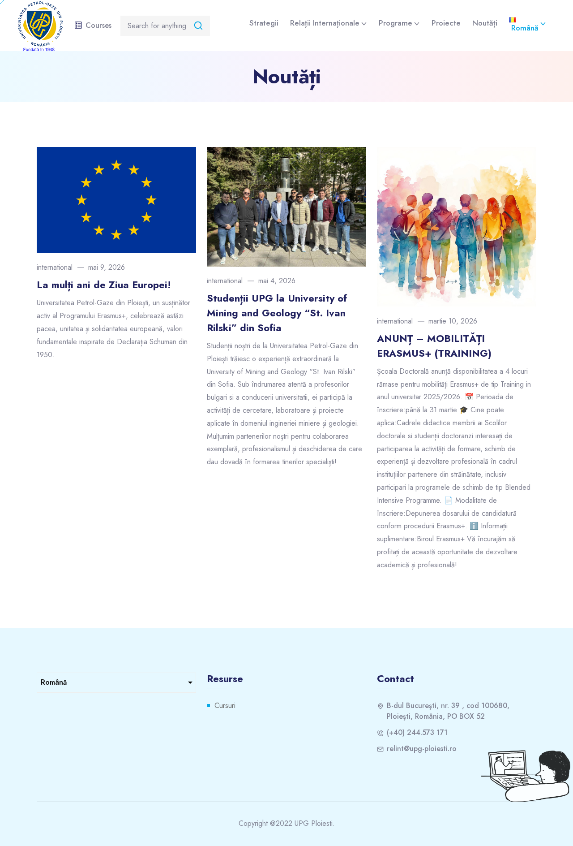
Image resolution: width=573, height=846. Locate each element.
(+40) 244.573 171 (417, 732)
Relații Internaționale (324, 22)
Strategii (263, 22)
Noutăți (484, 22)
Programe (395, 22)
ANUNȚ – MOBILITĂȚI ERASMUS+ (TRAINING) (434, 345)
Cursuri (224, 705)
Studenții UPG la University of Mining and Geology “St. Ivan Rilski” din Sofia (277, 313)
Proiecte (446, 22)
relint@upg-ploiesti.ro (422, 748)
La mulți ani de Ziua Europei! (104, 284)
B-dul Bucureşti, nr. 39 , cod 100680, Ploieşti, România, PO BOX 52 (448, 710)
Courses (98, 25)
